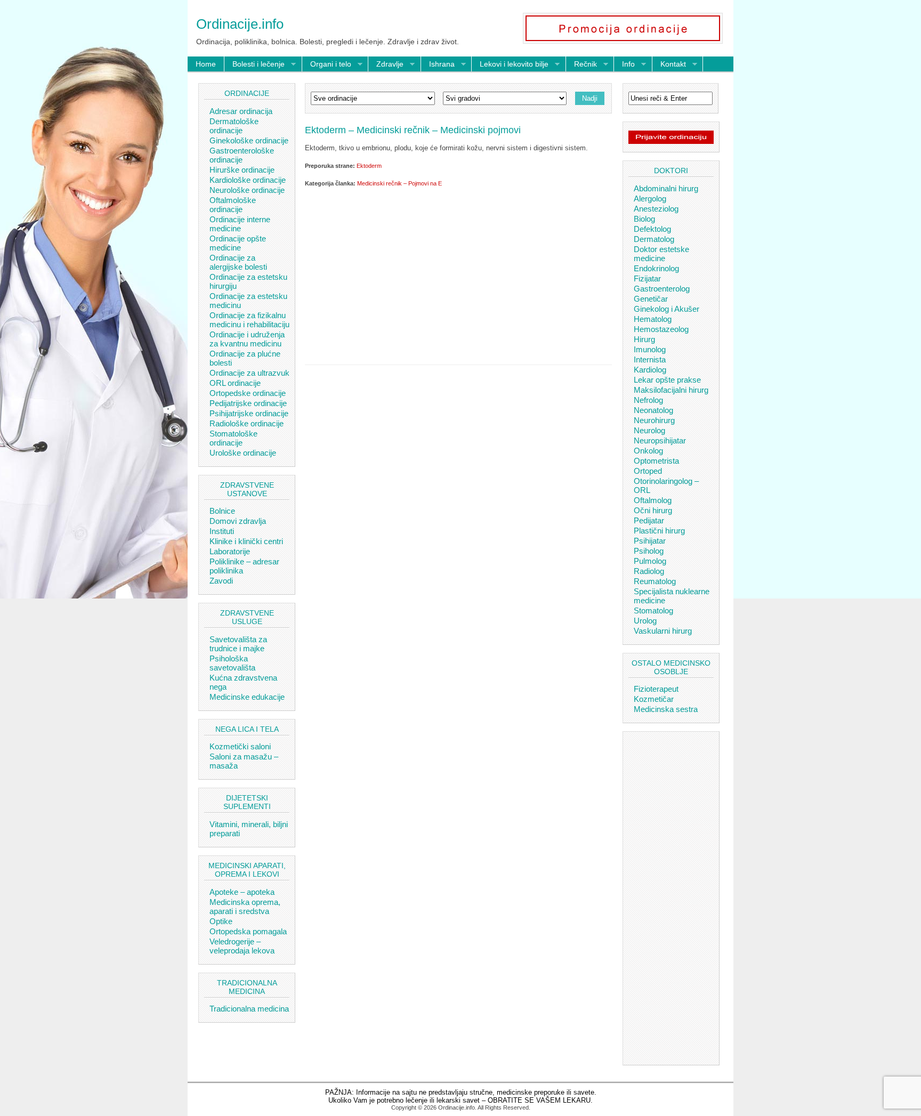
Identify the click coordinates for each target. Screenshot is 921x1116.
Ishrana (438, 64)
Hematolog (653, 319)
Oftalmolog (653, 500)
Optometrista (656, 460)
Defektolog (652, 228)
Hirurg (644, 339)
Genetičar (651, 298)
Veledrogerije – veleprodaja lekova (241, 946)
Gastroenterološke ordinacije (241, 155)
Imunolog (650, 349)
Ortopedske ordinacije (247, 393)
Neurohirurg (654, 420)
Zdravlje (385, 64)
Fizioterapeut (656, 688)
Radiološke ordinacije (246, 423)
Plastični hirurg (659, 530)
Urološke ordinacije (242, 452)
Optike (220, 921)
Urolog (645, 620)
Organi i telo (326, 64)
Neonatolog (653, 410)
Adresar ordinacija (240, 111)
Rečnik (581, 64)
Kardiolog (650, 369)
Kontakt (669, 64)
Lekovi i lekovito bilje (510, 64)
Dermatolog (654, 239)
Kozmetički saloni (240, 746)
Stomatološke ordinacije (233, 438)
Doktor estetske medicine (661, 254)
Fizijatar (647, 278)
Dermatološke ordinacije (233, 126)
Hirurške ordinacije (241, 169)
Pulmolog (650, 560)
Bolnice (222, 510)
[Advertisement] (458, 274)
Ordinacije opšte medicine (237, 243)
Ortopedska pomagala (248, 931)
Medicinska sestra (666, 709)
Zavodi (221, 580)
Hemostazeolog (661, 329)
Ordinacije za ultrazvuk (249, 372)
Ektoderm (369, 166)
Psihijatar (650, 540)
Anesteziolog (656, 208)
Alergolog (650, 198)
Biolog (644, 218)
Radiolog (649, 571)
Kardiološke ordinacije (247, 179)
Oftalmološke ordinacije (232, 205)
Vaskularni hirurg (663, 630)
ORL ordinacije (235, 382)
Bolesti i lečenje (254, 64)
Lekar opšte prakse (667, 379)
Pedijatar (649, 520)
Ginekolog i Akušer (666, 308)
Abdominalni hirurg (666, 188)
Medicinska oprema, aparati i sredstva (244, 906)
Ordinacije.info (240, 24)
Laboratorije (229, 551)
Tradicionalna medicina (249, 1008)
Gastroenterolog (662, 288)
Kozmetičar (654, 698)
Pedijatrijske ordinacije (248, 403)
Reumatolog (655, 581)
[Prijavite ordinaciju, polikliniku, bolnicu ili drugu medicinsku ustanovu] (671, 141)
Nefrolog (648, 400)
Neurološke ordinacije (247, 190)
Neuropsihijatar (660, 440)
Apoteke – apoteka (241, 891)
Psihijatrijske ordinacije (248, 413)
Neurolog (649, 430)
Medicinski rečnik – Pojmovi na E (399, 183)
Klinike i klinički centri (246, 541)
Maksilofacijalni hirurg (671, 389)
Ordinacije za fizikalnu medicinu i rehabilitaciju (249, 320)
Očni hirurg (653, 510)
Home (206, 64)
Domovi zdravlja (237, 520)
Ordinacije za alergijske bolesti (238, 262)
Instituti (221, 531)
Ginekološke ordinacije (248, 140)
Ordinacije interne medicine (239, 224)
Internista (650, 359)
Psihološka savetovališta (232, 663)
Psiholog (649, 550)
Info (624, 64)
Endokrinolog (656, 268)
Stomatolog (653, 610)
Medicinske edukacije (247, 696)
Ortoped (648, 470)
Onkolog (648, 450)
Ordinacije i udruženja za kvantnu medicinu (247, 339)
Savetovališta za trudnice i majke (238, 644)
